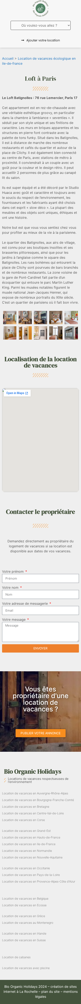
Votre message (14, 619)
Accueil (8, 58)
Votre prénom (13, 571)
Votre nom (11, 587)
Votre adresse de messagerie (25, 603)
